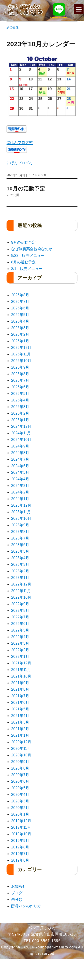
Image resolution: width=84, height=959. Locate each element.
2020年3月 (20, 801)
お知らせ (18, 886)
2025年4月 (20, 400)
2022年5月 (20, 630)
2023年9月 (20, 525)
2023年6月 (20, 545)
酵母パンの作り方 (26, 906)
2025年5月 (20, 394)
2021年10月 (21, 676)
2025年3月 (20, 407)
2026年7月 (20, 302)
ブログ (16, 893)
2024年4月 (20, 479)
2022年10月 (21, 597)
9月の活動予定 (23, 242)
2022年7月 (20, 617)
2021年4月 (20, 716)
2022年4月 (20, 637)
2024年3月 (20, 486)
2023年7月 (20, 538)
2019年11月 (21, 827)
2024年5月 (20, 472)
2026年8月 (20, 295)
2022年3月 (20, 643)
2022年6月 (20, 624)
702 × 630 (39, 175)
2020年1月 (20, 814)
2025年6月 (20, 387)
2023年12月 (21, 505)
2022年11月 (21, 591)
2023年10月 (21, 518)
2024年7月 (20, 459)
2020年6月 (20, 781)
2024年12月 (21, 426)
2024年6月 (20, 466)
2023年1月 (20, 578)
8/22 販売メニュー (28, 256)
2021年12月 (21, 663)
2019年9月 (20, 841)
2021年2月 (20, 729)
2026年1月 (20, 341)
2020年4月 (20, 795)
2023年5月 (20, 551)
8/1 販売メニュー (26, 269)
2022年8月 (20, 610)
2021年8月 (20, 689)
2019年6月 (20, 860)
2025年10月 (21, 361)
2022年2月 (20, 650)
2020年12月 (21, 742)
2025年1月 (20, 420)
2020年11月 (21, 749)
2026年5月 (20, 315)
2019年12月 (21, 821)
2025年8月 (20, 374)
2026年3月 (20, 328)
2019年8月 (20, 847)
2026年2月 (20, 334)
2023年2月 (20, 571)
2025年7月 (20, 380)
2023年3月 (20, 564)
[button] (79, 9)
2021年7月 (20, 696)
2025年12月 (21, 348)
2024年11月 (21, 433)
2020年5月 (20, 788)
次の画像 (13, 27)
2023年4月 (20, 558)
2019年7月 (20, 854)
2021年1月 (20, 735)
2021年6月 (20, 703)
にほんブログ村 (20, 142)
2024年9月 (20, 446)
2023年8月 (20, 532)
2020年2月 (20, 808)
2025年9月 (20, 367)
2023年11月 (21, 512)
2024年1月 (20, 499)
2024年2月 (20, 492)
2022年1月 (20, 657)
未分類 (16, 899)
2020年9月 (20, 762)
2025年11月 (21, 354)
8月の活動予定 (23, 262)
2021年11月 (21, 670)
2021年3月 (20, 722)
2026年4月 (20, 321)
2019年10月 (21, 834)
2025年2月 (20, 413)
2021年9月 (20, 683)
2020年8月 (20, 768)
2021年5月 (20, 709)
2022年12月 (21, 584)
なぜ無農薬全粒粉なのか (31, 249)
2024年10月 (21, 440)
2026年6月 (20, 308)
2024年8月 (20, 453)
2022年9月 (20, 604)
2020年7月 (20, 775)
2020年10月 (21, 755)
